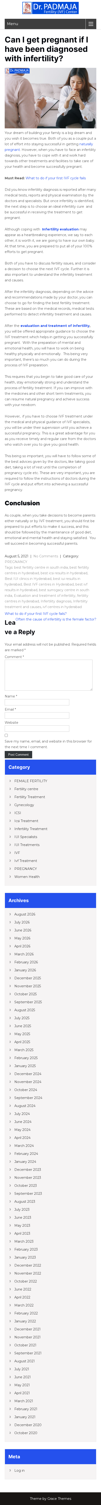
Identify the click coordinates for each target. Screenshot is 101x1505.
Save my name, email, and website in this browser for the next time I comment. (48, 744)
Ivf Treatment (25, 861)
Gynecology (24, 805)
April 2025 (22, 1042)
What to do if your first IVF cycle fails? (36, 614)
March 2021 (23, 1401)
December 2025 (27, 978)
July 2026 (22, 922)
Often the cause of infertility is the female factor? (56, 619)
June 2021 (22, 1377)
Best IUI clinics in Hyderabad (28, 579)
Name (11, 696)
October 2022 (25, 1281)
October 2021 (25, 1345)
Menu (12, 24)
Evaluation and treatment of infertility (44, 596)
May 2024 (22, 1130)
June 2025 (22, 1026)
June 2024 (22, 1122)
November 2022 (27, 1273)
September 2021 (28, 1353)
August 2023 (24, 1201)
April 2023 (22, 1233)
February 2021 (25, 1409)
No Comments (45, 556)
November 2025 (27, 986)
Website (11, 722)
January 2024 (25, 1162)
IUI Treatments (26, 845)
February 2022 (26, 1313)
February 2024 (26, 1154)
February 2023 (26, 1249)
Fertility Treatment (29, 797)
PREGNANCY (16, 562)
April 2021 (22, 1393)
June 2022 (22, 1289)
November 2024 (27, 1082)
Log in (19, 1470)
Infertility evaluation (60, 229)
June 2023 (22, 1217)
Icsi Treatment (26, 821)
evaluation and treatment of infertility (54, 326)
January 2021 (24, 1417)
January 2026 (25, 970)
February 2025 (26, 1058)
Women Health (27, 877)
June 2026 (22, 930)
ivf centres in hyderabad (62, 607)
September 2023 (28, 1193)
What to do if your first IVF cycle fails (56, 178)
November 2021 (27, 1337)
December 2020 (28, 1425)
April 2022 (22, 1297)
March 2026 (24, 954)
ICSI (17, 813)
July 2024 (22, 1114)
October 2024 (25, 1090)
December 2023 (27, 1170)
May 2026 (22, 938)
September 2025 (28, 1002)
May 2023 (22, 1225)
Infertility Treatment (30, 829)
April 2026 (22, 946)
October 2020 (25, 1433)
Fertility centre (26, 789)
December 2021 (27, 1329)
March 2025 (23, 1050)
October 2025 (25, 994)
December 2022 (27, 1265)
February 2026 (26, 962)
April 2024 (22, 1138)
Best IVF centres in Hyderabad (48, 584)
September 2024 (28, 1098)
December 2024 (27, 1074)
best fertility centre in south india (41, 567)
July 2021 (21, 1369)
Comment (14, 657)
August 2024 (24, 1106)
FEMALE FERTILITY (30, 781)
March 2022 (24, 1305)
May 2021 (22, 1385)
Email (10, 709)
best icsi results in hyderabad (64, 573)
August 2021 (24, 1361)
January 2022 (25, 1321)
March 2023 (24, 1241)
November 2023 (27, 1178)
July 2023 (22, 1209)
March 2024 (24, 1146)
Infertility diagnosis (56, 601)
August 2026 (24, 914)
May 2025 (22, 1034)
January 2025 (25, 1066)
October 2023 (25, 1185)
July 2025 (21, 1018)
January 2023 (25, 1257)
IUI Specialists (25, 837)
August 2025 (24, 1010)
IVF (17, 853)
